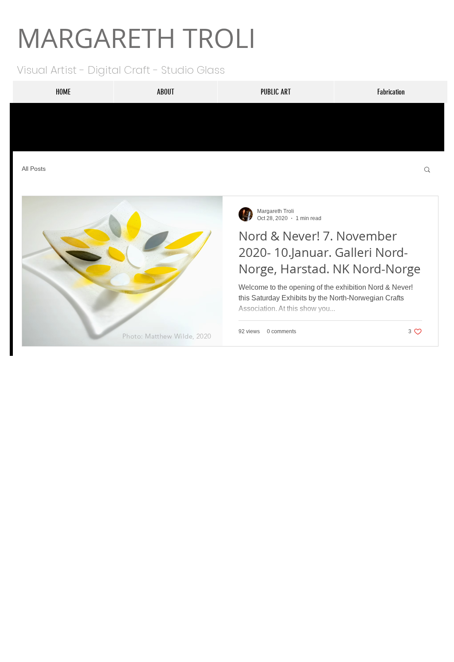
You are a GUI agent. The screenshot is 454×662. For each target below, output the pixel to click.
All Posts (34, 168)
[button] (427, 170)
